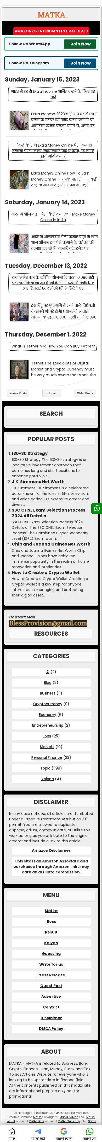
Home (52, 393)
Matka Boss (36, 1121)
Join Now (81, 44)
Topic (45, 768)
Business (47, 693)
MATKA (59, 1113)
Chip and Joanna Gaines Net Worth (51, 544)
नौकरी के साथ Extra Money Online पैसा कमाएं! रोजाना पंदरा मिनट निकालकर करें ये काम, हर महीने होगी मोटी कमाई (53, 151)
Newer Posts (18, 393)
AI (47, 671)
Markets (47, 746)
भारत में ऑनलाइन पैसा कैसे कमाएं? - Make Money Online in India (53, 217)
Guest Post (51, 985)
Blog (48, 682)
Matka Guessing (69, 1121)
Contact (51, 1007)
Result (51, 932)
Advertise (51, 996)
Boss (51, 921)
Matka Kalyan (69, 1117)
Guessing (51, 953)
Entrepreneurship (47, 725)
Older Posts (85, 393)
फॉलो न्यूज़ (64, 1139)
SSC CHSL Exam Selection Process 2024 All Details (48, 513)
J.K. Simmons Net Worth (38, 482)
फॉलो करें (38, 1139)
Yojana (47, 778)
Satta (92, 1121)
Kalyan (51, 943)
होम (12, 1139)
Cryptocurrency (47, 703)
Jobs (47, 736)
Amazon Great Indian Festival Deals (51, 31)
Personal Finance (46, 757)
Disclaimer (51, 1018)
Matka (51, 910)
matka (77, 1085)
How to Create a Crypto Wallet (46, 573)
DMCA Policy (51, 1028)
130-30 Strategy (30, 453)
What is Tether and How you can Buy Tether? (53, 346)
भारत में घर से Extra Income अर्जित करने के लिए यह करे (53, 94)
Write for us (51, 964)
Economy (47, 714)
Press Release (51, 975)
